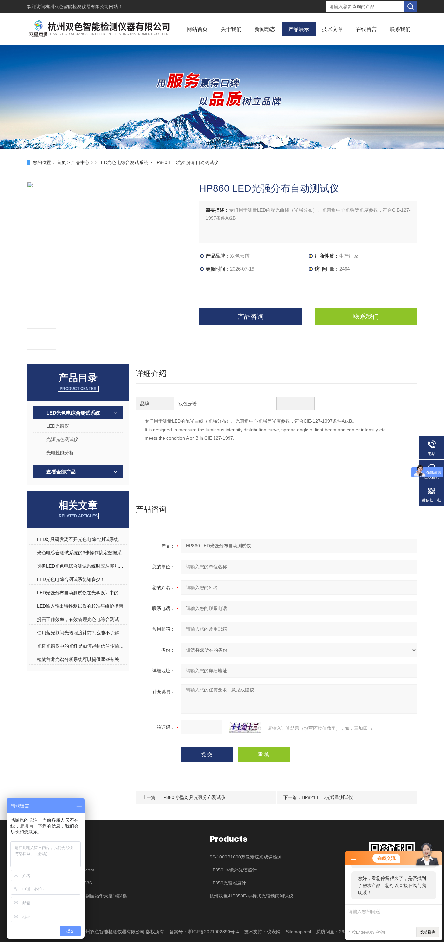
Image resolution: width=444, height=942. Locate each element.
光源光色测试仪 (62, 439)
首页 (61, 162)
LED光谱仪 (57, 426)
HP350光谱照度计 (227, 882)
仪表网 (274, 931)
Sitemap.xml (298, 931)
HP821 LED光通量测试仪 (327, 797)
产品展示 (298, 29)
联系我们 (400, 29)
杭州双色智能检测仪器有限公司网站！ (84, 6)
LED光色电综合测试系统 (123, 162)
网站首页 (197, 29)
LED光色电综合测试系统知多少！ (71, 579)
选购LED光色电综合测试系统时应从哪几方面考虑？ (82, 566)
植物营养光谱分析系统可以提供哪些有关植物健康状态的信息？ (82, 659)
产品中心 (80, 162)
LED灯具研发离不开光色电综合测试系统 (78, 539)
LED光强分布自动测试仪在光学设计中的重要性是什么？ (82, 592)
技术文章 (332, 29)
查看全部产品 (61, 471)
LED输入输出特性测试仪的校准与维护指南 (80, 606)
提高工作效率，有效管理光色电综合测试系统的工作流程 (82, 619)
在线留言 (366, 29)
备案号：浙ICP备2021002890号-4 (204, 931)
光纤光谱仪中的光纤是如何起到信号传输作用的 (82, 646)
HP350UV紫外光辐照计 (233, 869)
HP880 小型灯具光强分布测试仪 (193, 797)
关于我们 (231, 29)
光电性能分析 (60, 452)
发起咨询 (428, 932)
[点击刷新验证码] (245, 727)
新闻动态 (265, 29)
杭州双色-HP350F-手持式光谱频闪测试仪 (251, 895)
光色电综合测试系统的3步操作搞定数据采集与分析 (82, 552)
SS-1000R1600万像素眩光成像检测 (245, 856)
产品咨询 (251, 316)
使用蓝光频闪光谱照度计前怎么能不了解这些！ (82, 632)
